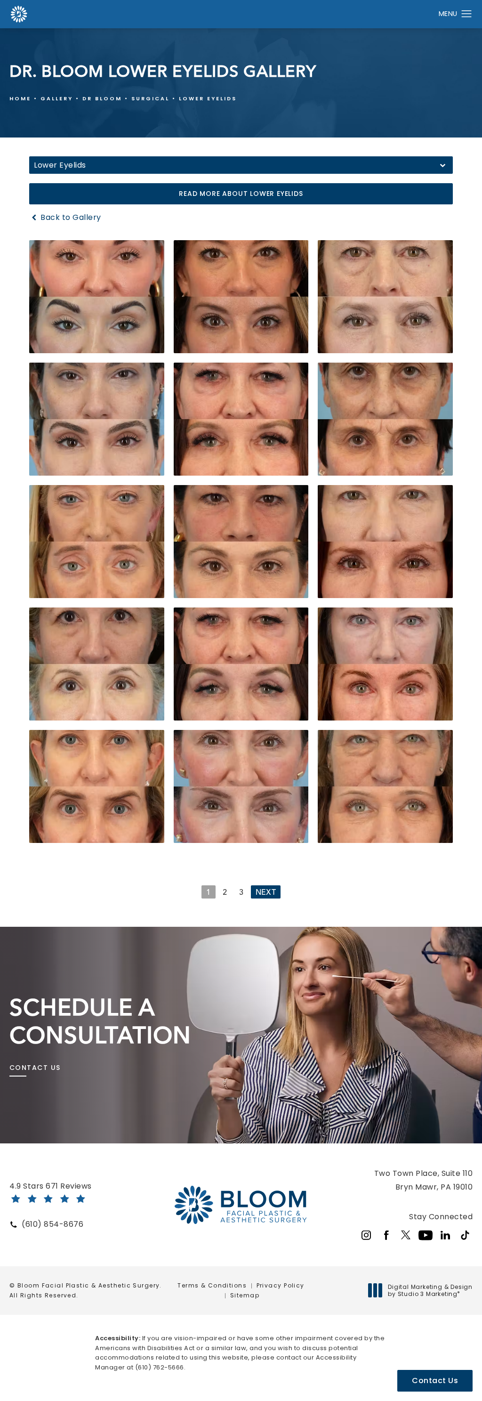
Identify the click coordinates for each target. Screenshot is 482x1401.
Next (266, 892)
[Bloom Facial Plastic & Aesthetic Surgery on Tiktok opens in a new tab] (465, 1235)
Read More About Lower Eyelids (241, 193)
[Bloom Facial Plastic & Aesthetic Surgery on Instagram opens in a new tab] (366, 1235)
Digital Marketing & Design (430, 1290)
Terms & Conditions (212, 1285)
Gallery (56, 98)
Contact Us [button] (435, 1380)
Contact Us (34, 1067)
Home (20, 98)
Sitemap (244, 1295)
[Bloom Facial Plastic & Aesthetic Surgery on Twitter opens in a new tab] (405, 1235)
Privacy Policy (281, 1285)
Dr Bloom (102, 98)
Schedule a (100, 1021)
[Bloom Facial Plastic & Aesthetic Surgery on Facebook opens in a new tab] (386, 1235)
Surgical (150, 98)
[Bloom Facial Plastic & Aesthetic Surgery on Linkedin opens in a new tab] (445, 1235)
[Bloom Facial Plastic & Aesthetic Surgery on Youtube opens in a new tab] (425, 1235)
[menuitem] (366, 1235)
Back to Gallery (70, 217)
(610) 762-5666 (159, 1367)
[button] (467, 14)
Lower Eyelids (208, 98)
